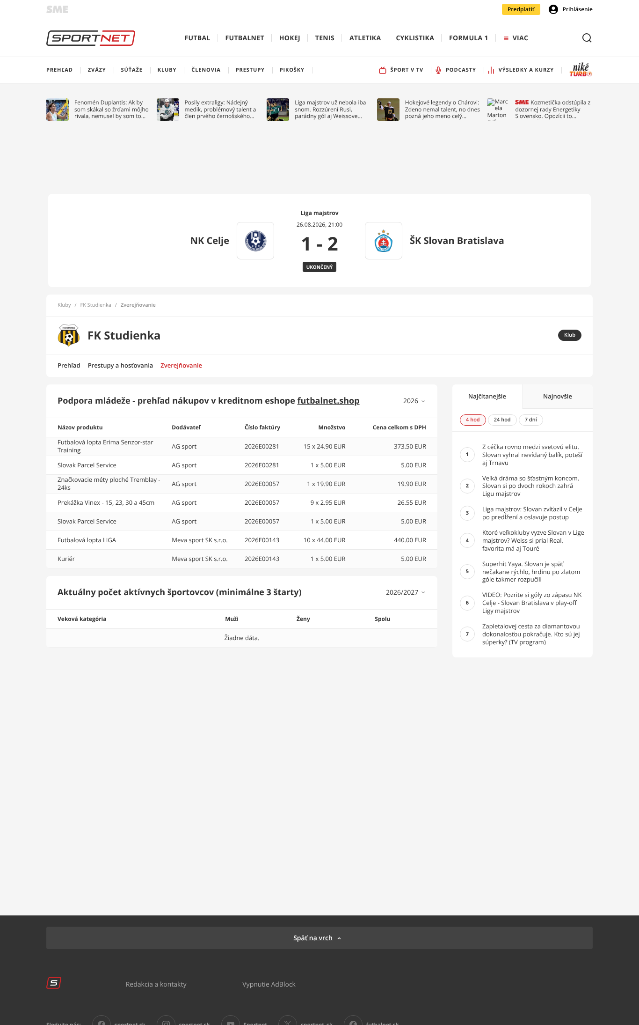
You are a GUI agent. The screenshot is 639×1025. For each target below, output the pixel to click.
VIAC (520, 38)
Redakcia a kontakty (156, 984)
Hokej (289, 38)
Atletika (365, 38)
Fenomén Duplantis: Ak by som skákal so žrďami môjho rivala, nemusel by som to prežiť (111, 109)
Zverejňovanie (181, 365)
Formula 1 (468, 38)
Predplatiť (521, 9)
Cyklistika (415, 38)
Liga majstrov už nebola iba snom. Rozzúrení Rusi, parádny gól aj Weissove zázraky (330, 109)
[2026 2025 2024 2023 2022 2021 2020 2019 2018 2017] (414, 401)
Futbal (198, 38)
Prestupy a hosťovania (120, 365)
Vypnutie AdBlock (269, 984)
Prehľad (69, 365)
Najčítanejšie (487, 396)
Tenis (324, 38)
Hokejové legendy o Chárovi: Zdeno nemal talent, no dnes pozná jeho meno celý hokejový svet (442, 109)
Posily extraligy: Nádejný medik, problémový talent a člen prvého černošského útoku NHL (220, 109)
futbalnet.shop (329, 400)
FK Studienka (95, 305)
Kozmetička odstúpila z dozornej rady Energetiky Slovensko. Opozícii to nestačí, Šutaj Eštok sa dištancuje (552, 109)
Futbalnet (244, 38)
